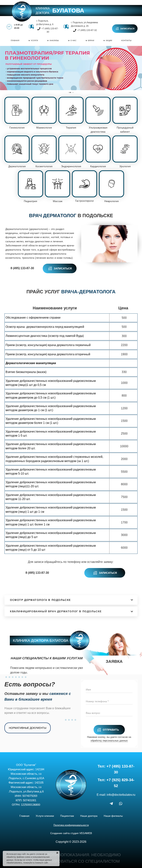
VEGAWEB (85, 833)
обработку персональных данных (109, 740)
